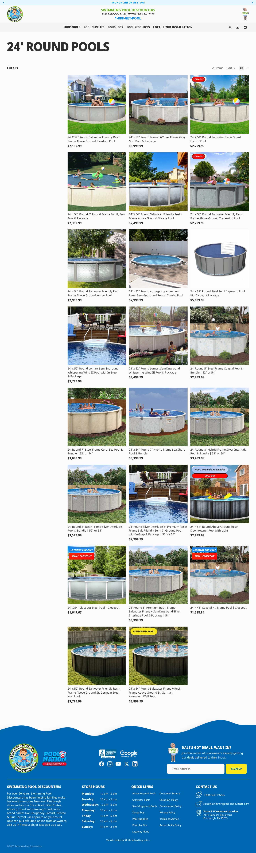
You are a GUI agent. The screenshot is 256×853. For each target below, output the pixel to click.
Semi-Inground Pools (144, 806)
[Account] (237, 27)
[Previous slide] (134, 104)
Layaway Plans (140, 831)
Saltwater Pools (141, 799)
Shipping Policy (169, 799)
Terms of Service (169, 818)
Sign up (236, 769)
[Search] (230, 27)
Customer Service (170, 793)
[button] (231, 68)
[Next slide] (182, 104)
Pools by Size (139, 825)
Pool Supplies (140, 818)
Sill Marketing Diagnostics (137, 840)
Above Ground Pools (144, 793)
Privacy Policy (167, 812)
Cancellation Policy (170, 806)
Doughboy (138, 812)
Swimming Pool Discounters (28, 846)
